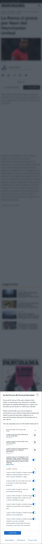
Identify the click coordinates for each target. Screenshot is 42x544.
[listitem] (21, 430)
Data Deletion (9, 540)
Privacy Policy (32, 540)
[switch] (34, 435)
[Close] (38, 395)
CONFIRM (12, 533)
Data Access (21, 540)
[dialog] (21, 467)
